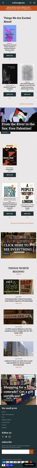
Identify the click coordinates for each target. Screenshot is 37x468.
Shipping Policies (6, 419)
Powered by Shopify (17, 459)
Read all (18, 274)
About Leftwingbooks (8, 414)
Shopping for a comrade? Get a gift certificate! (18, 391)
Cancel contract (29, 464)
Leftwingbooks (18, 3)
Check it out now (8, 400)
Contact (4, 425)
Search (4, 412)
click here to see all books (26, 104)
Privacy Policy (6, 422)
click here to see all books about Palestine (22, 223)
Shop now (6, 253)
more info (5, 132)
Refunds (4, 427)
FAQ (3, 417)
